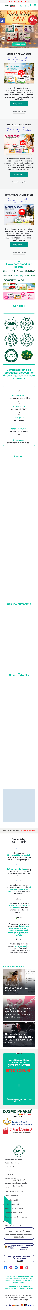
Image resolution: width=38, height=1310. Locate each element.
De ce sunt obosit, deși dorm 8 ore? (17, 989)
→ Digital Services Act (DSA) (13, 1191)
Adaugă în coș (11, 480)
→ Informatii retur (9, 1179)
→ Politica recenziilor (10, 1196)
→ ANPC (6, 1221)
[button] (2, 20)
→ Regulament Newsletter (12, 1159)
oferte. (21, 1101)
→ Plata (6, 1187)
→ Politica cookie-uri (11, 1204)
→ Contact (7, 1170)
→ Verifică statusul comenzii (13, 1208)
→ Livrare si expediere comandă (15, 1183)
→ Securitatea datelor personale (15, 1217)
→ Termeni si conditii (10, 1200)
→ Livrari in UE (8, 1174)
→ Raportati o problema (12, 1225)
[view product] (8, 610)
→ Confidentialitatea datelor (13, 1213)
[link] (19, 29)
